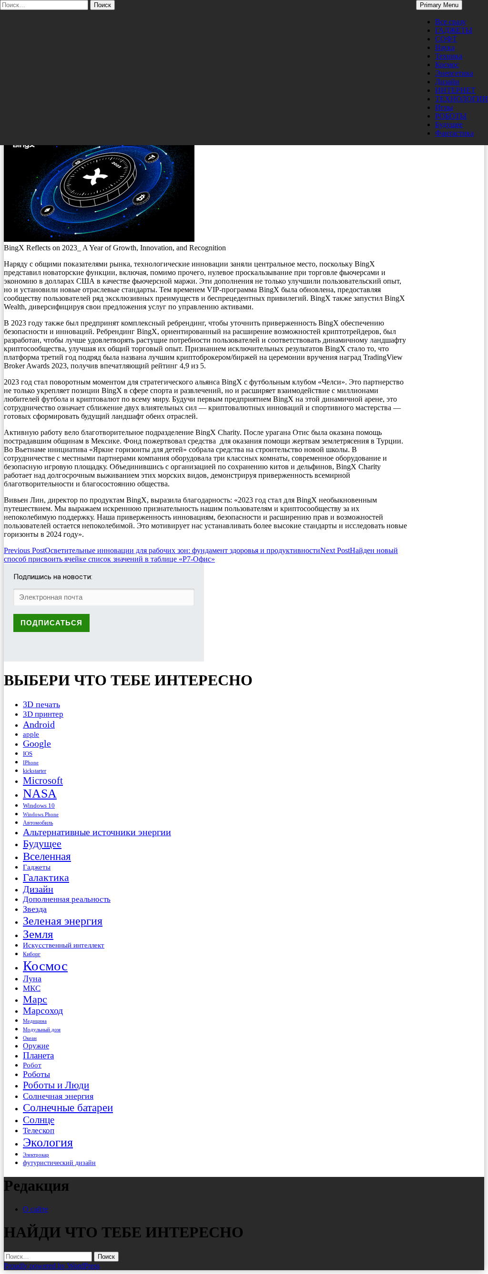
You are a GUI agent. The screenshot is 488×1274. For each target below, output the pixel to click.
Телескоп (38, 1130)
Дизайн (447, 82)
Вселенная (47, 856)
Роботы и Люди (56, 1085)
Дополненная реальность (67, 899)
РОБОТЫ (451, 116)
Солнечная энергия (58, 1096)
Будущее (449, 124)
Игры (444, 107)
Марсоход (43, 1011)
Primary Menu (439, 5)
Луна (32, 978)
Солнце (38, 1120)
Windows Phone (41, 814)
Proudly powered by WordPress (52, 1266)
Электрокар (36, 1154)
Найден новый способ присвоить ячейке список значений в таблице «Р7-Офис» (201, 554)
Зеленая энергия (62, 920)
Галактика (46, 877)
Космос (447, 64)
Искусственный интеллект (63, 945)
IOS (27, 753)
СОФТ (446, 39)
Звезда (35, 909)
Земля (38, 934)
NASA (40, 793)
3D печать (41, 704)
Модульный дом (42, 1029)
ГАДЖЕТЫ (453, 30)
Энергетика (454, 73)
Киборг (32, 954)
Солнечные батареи (68, 1107)
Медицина (35, 1021)
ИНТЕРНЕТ (455, 90)
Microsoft (43, 780)
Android (39, 724)
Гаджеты (37, 867)
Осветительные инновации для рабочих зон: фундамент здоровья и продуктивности (162, 550)
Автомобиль (38, 823)
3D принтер (43, 714)
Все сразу (450, 22)
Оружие (36, 1046)
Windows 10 (39, 805)
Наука (445, 47)
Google (37, 744)
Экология (48, 1142)
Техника (448, 56)
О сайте (35, 1209)
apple (31, 734)
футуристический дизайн (59, 1162)
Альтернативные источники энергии (97, 832)
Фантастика (454, 133)
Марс (35, 999)
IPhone (31, 762)
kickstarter (34, 771)
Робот (32, 1065)
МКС (32, 988)
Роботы (36, 1074)
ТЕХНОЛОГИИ (461, 99)
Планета (38, 1055)
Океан (30, 1038)
